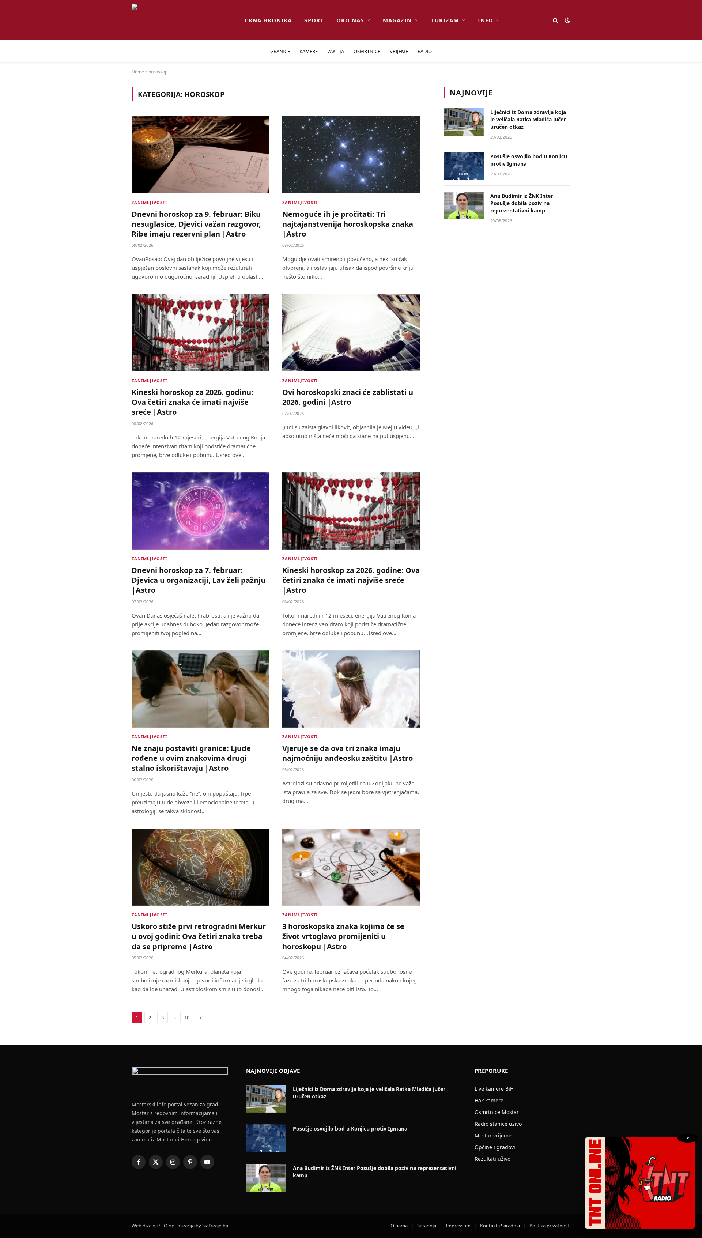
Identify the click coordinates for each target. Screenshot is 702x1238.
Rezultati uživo (492, 1158)
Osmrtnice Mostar (497, 1112)
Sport (314, 20)
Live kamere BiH (494, 1088)
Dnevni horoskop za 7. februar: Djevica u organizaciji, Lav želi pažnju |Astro (198, 580)
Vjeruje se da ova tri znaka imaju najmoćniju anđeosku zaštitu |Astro (347, 753)
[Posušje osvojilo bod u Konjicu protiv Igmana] (464, 166)
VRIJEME (399, 51)
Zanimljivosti (149, 202)
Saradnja (426, 1225)
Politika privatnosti (549, 1225)
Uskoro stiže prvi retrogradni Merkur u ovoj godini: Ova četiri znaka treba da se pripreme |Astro (199, 936)
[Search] (555, 20)
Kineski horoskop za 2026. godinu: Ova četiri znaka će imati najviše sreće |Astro (192, 402)
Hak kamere (489, 1100)
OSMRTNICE (367, 51)
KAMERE (308, 51)
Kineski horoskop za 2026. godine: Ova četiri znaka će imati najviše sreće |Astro (351, 580)
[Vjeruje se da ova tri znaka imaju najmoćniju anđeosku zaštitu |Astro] (351, 689)
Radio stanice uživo (498, 1123)
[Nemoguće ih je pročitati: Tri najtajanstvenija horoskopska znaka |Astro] (351, 154)
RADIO (425, 51)
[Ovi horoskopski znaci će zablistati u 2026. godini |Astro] (351, 332)
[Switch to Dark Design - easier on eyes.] (566, 20)
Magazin (397, 20)
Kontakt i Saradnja (500, 1225)
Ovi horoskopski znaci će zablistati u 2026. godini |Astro (347, 397)
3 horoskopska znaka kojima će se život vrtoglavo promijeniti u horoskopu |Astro (343, 936)
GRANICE (280, 51)
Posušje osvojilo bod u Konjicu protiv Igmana (528, 160)
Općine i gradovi (495, 1147)
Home (138, 72)
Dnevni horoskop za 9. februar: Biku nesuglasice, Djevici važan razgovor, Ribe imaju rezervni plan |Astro (196, 224)
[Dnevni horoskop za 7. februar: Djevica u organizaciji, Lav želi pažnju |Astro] (200, 511)
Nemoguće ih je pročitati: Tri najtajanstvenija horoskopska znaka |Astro (347, 224)
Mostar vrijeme (493, 1135)
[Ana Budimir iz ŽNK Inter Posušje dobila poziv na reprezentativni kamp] (464, 205)
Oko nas (350, 20)
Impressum (458, 1225)
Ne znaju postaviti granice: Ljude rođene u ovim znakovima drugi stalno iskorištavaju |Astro (191, 758)
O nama (399, 1225)
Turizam (445, 20)
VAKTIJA (335, 51)
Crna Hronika (268, 20)
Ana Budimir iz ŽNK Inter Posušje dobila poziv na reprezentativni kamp (521, 203)
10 (186, 1017)
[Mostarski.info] (182, 20)
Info (485, 20)
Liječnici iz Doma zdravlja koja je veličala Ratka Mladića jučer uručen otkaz (528, 119)
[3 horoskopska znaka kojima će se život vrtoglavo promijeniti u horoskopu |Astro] (351, 867)
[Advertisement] (507, 350)
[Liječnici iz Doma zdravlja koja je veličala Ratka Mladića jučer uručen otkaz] (464, 122)
